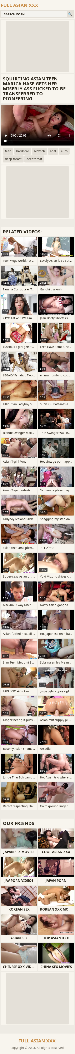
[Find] (70, 14)
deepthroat (34, 159)
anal (53, 151)
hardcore (22, 151)
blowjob (39, 151)
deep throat (13, 159)
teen (8, 151)
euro (64, 151)
